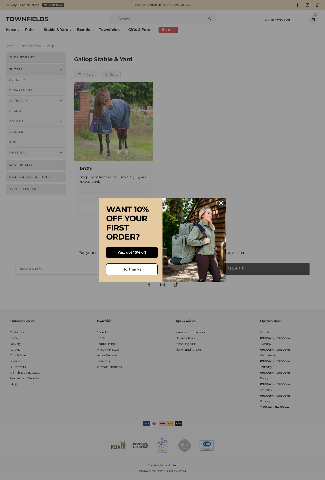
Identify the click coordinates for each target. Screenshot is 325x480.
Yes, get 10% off (132, 252)
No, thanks (131, 269)
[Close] (221, 203)
